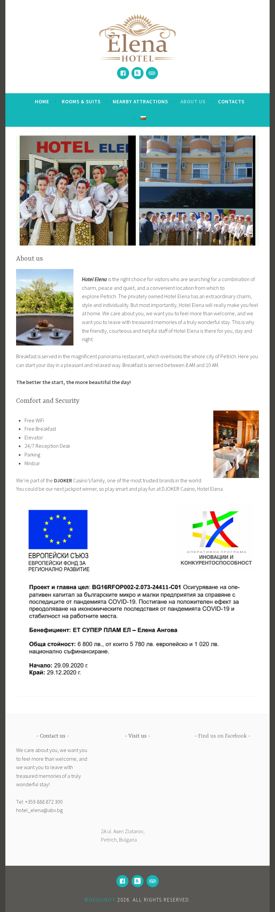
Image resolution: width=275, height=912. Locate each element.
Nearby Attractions (140, 101)
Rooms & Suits (81, 101)
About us (193, 101)
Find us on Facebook (222, 736)
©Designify (100, 900)
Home (42, 101)
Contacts (231, 101)
